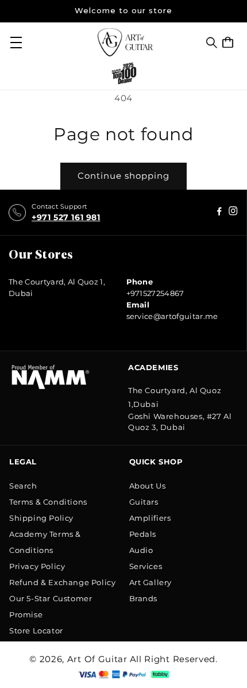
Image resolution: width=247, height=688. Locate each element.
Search (23, 485)
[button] (211, 42)
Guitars (144, 501)
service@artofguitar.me (172, 316)
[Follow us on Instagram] (219, 212)
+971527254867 (155, 293)
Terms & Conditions (48, 501)
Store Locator (36, 630)
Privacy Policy (37, 566)
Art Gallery (150, 582)
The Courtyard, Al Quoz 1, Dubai (57, 287)
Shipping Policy (41, 517)
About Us (147, 485)
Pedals (143, 534)
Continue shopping (123, 175)
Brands (143, 598)
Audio (141, 550)
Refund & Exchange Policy (62, 582)
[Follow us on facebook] (233, 212)
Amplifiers (150, 517)
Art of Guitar (97, 659)
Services (146, 566)
